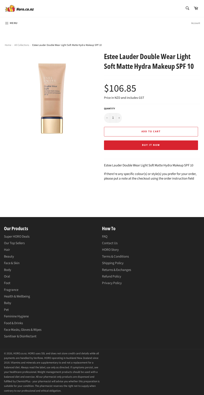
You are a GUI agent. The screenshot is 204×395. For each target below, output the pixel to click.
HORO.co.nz (20, 353)
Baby (7, 303)
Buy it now (151, 145)
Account (195, 23)
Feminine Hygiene (16, 316)
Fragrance (11, 289)
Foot (7, 283)
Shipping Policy (113, 263)
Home (8, 45)
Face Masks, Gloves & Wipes (22, 329)
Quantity (109, 108)
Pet (6, 309)
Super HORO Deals (16, 236)
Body (7, 270)
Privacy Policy (112, 283)
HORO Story (110, 249)
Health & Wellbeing (17, 296)
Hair (7, 249)
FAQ (104, 236)
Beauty (9, 256)
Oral (7, 276)
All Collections (21, 45)
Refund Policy (111, 276)
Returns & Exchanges (116, 270)
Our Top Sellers (14, 243)
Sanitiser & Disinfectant (20, 336)
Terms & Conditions (115, 256)
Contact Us (110, 243)
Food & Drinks (13, 323)
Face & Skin (12, 263)
